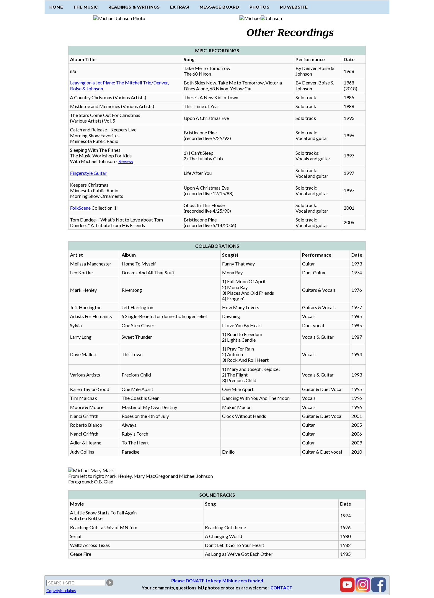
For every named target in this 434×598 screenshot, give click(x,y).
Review (125, 161)
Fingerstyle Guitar (88, 173)
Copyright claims (61, 590)
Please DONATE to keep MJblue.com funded (217, 580)
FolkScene (80, 208)
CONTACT (281, 587)
